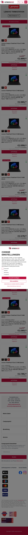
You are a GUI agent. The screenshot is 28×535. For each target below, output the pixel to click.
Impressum (19, 286)
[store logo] (7, 2)
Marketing (6, 272)
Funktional (6, 274)
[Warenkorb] (22, 2)
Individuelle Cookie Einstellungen (14, 284)
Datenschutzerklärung (11, 286)
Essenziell (6, 268)
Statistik (6, 270)
